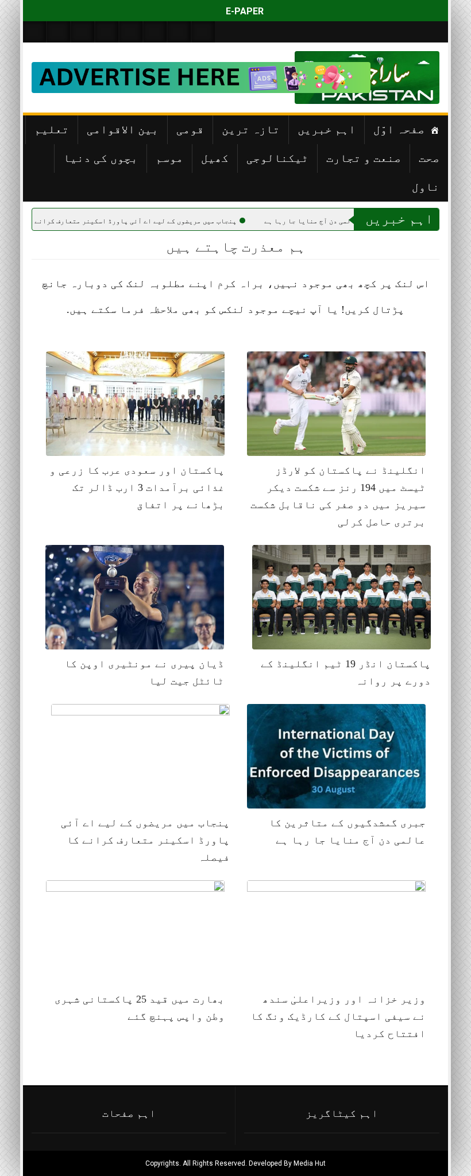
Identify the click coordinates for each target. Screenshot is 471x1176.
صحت (429, 158)
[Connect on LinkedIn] (155, 31)
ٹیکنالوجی (277, 158)
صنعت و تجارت (363, 158)
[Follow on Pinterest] (130, 31)
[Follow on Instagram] (203, 31)
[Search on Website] (34, 31)
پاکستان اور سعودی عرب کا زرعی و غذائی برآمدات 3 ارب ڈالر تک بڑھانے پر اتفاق (137, 487)
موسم (169, 158)
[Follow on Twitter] (82, 31)
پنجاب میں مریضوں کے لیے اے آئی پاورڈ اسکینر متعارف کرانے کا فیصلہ (190, 221)
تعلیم (51, 129)
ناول (425, 186)
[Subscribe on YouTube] (106, 31)
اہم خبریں (327, 129)
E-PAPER (243, 11)
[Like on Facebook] (58, 31)
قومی (190, 129)
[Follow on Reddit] (179, 31)
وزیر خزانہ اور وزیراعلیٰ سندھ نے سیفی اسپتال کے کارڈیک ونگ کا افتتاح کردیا (338, 1016)
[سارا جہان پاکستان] (404, 77)
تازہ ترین (251, 129)
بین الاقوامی (123, 129)
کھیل (215, 158)
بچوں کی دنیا (100, 158)
